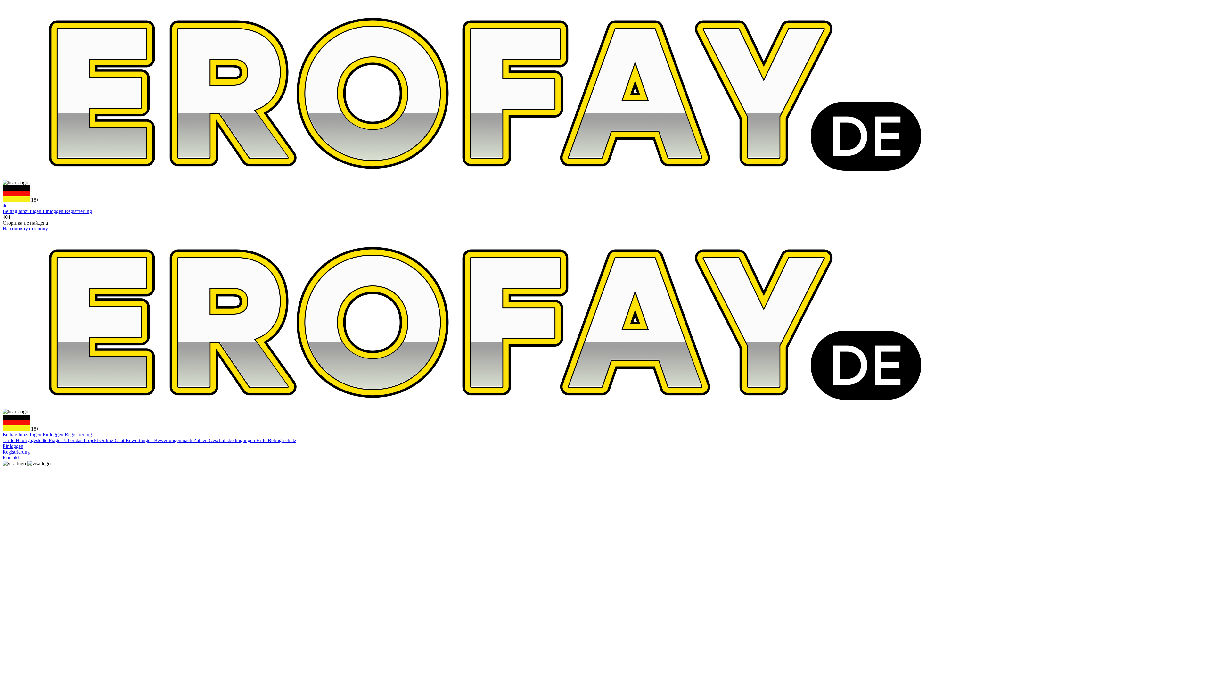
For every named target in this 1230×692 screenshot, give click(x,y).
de (5, 205)
